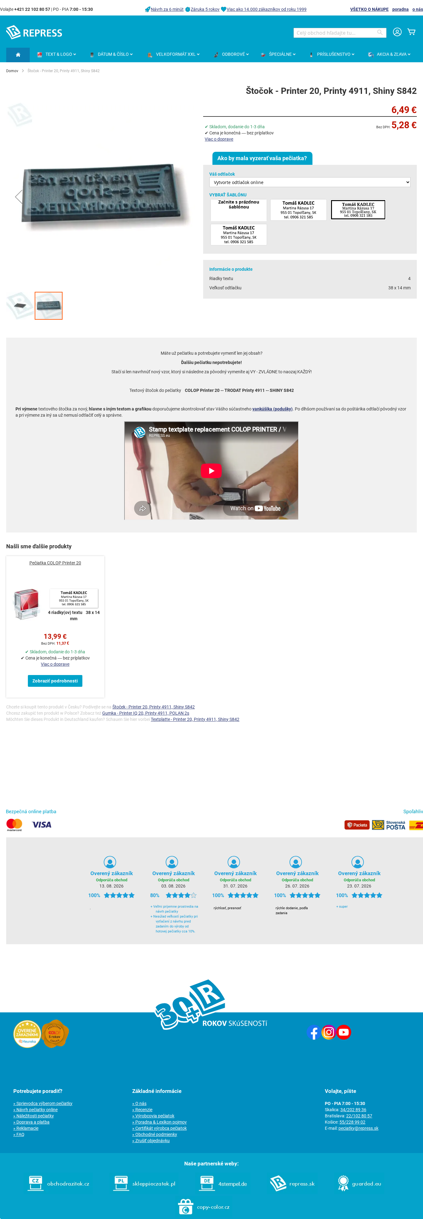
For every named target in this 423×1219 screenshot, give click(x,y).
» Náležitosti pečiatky (33, 1115)
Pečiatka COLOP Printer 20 (55, 562)
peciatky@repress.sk (358, 1128)
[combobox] (340, 33)
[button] (18, 196)
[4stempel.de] (223, 1192)
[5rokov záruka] (55, 1046)
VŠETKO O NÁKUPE (369, 9)
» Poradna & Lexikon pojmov (159, 1122)
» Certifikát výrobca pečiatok (159, 1128)
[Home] (18, 55)
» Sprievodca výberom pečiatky (42, 1103)
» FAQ (18, 1134)
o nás (417, 9)
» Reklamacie (25, 1128)
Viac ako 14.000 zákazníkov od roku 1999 (267, 9)
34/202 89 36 (353, 1109)
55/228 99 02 (352, 1122)
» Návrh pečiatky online (35, 1109)
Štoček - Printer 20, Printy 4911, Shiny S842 (153, 706)
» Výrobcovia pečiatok (153, 1115)
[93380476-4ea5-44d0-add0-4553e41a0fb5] (239, 235)
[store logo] (34, 32)
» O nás (139, 1103)
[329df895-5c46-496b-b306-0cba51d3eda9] (358, 210)
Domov (12, 71)
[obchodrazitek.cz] (58, 1192)
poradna (400, 9)
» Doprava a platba (31, 1122)
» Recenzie (142, 1109)
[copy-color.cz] (203, 1215)
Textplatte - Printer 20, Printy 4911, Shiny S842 (195, 719)
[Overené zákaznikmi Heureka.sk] (27, 1046)
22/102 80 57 (359, 1115)
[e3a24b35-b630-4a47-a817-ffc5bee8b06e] (298, 210)
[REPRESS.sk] (292, 1192)
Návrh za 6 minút (167, 9)
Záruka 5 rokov (205, 9)
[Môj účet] (397, 32)
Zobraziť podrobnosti (55, 681)
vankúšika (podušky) (272, 408)
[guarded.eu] (359, 1192)
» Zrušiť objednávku (151, 1140)
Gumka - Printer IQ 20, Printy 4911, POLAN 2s (145, 713)
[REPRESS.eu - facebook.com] (314, 1038)
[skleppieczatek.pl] (144, 1192)
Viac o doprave (219, 139)
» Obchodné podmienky (154, 1134)
